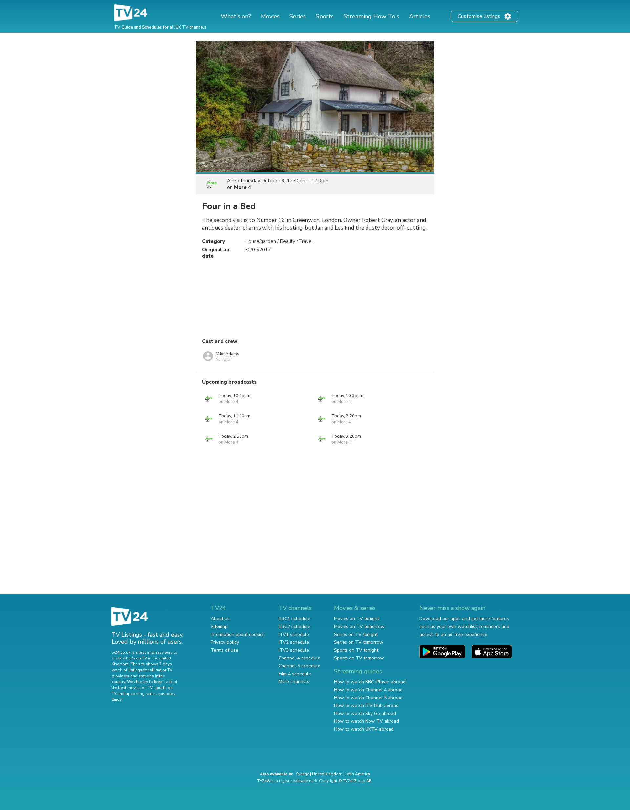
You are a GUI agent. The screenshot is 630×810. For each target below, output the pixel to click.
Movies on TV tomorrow (359, 626)
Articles (419, 16)
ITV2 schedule (294, 642)
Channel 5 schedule (299, 666)
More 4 (242, 187)
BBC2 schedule (294, 626)
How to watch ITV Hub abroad (366, 705)
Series (297, 16)
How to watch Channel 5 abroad (368, 698)
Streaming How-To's (371, 16)
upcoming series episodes (150, 693)
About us (220, 619)
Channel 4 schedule (299, 658)
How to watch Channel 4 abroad (368, 690)
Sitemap (219, 626)
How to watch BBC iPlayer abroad (370, 682)
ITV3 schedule (294, 650)
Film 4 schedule (295, 674)
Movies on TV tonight (356, 619)
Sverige (302, 774)
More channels (294, 681)
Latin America (357, 774)
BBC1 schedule (294, 619)
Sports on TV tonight (356, 650)
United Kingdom (327, 774)
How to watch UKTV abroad (364, 729)
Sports (325, 16)
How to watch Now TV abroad (366, 721)
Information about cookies (238, 634)
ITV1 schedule (294, 634)
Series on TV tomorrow (358, 642)
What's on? (236, 16)
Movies (270, 16)
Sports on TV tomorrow (359, 658)
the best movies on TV (132, 687)
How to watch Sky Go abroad (365, 713)
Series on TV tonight (356, 634)
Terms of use (224, 650)
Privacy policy (225, 642)
